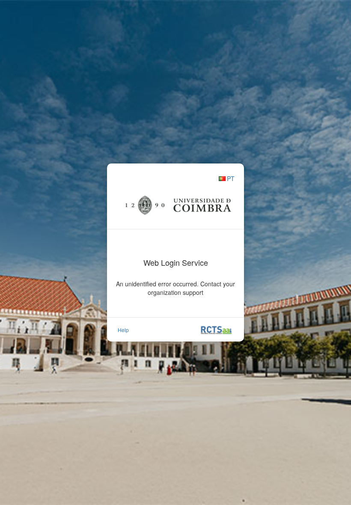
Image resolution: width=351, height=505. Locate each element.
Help (123, 329)
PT (231, 178)
